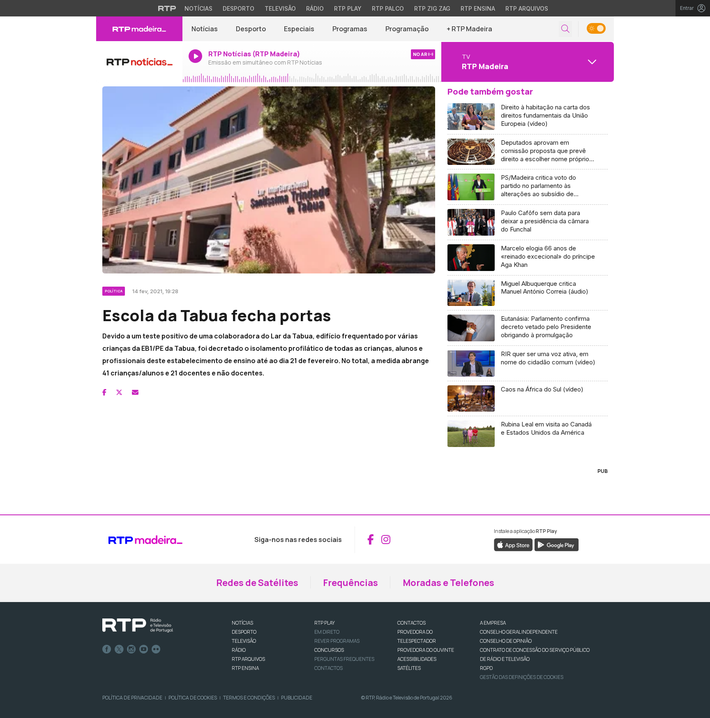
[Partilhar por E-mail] (135, 392)
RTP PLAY (324, 622)
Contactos (328, 668)
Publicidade (296, 697)
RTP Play (348, 8)
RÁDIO (239, 649)
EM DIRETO (326, 631)
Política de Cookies (192, 697)
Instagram (131, 649)
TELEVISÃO (244, 640)
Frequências (350, 583)
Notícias (198, 8)
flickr (156, 649)
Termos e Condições (249, 697)
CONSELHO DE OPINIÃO (506, 640)
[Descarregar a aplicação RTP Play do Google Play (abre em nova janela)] (556, 544)
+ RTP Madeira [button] (469, 28)
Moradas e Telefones (448, 583)
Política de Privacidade (132, 697)
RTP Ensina (478, 8)
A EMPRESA (493, 622)
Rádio (315, 8)
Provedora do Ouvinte (425, 649)
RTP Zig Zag (432, 8)
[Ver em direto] (139, 61)
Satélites (409, 668)
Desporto (238, 8)
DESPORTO (244, 631)
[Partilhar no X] (119, 392)
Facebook (106, 649)
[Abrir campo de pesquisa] (565, 29)
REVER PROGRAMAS (337, 640)
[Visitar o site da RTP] (167, 8)
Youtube (143, 649)
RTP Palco (388, 8)
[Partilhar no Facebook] (104, 392)
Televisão (280, 8)
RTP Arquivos (526, 8)
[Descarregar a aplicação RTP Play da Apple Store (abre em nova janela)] (513, 544)
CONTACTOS (411, 622)
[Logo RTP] (137, 625)
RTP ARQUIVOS (248, 658)
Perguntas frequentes (344, 658)
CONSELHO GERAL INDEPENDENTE (519, 631)
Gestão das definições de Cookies (521, 677)
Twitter (119, 649)
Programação (407, 28)
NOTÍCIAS (242, 622)
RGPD (486, 668)
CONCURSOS (329, 649)
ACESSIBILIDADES (416, 658)
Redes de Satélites (257, 583)
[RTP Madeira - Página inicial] (139, 28)
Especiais (299, 28)
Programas (349, 28)
